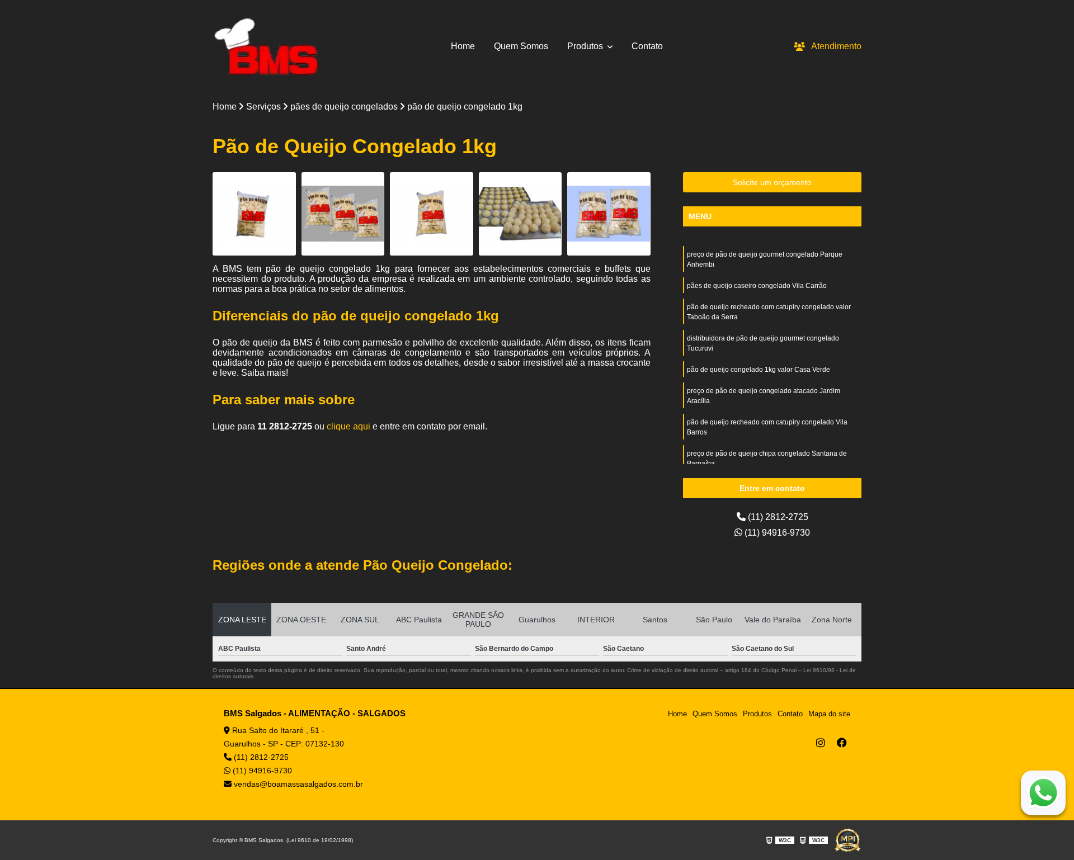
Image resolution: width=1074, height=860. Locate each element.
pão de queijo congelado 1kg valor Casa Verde (758, 370)
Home (463, 46)
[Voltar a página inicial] (266, 46)
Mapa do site (829, 714)
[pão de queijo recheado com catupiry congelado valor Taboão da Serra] (431, 214)
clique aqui (348, 426)
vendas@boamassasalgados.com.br (297, 783)
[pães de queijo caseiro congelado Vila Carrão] (343, 214)
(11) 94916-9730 (776, 532)
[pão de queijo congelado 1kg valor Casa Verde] (609, 214)
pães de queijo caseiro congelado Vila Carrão (757, 286)
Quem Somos (521, 46)
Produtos (586, 46)
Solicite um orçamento (772, 182)
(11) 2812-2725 (777, 517)
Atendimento (836, 46)
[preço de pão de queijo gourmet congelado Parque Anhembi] (254, 214)
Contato (647, 46)
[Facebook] (841, 742)
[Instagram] (820, 742)
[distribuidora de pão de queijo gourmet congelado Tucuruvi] (520, 214)
